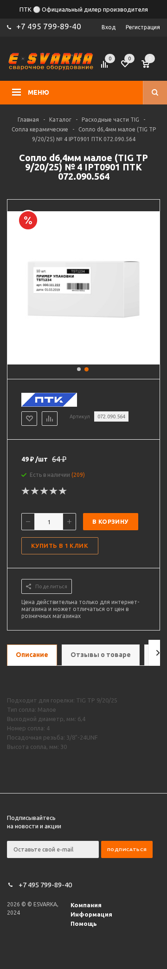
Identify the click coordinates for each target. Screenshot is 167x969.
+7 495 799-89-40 (48, 26)
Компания (86, 905)
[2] (35, 491)
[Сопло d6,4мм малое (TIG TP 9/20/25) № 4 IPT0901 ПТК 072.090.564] (83, 361)
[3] (44, 491)
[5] (63, 491)
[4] (53, 491)
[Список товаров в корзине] (151, 67)
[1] (26, 491)
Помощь (84, 923)
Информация (91, 914)
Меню (38, 92)
